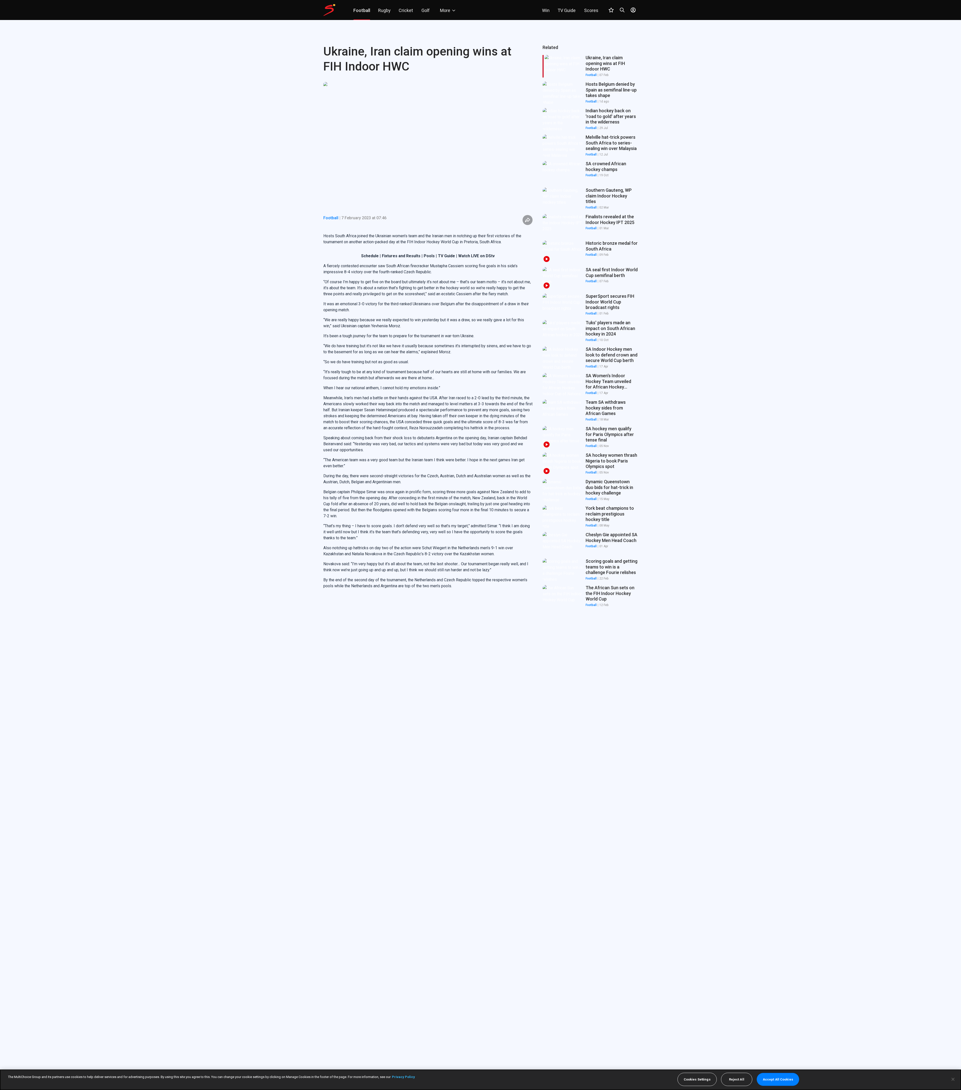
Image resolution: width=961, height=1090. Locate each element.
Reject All (736, 1079)
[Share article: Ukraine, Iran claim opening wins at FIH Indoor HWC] (528, 220)
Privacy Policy (403, 1077)
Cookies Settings (697, 1079)
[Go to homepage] (329, 10)
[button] (590, 93)
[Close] (952, 1079)
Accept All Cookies (778, 1079)
